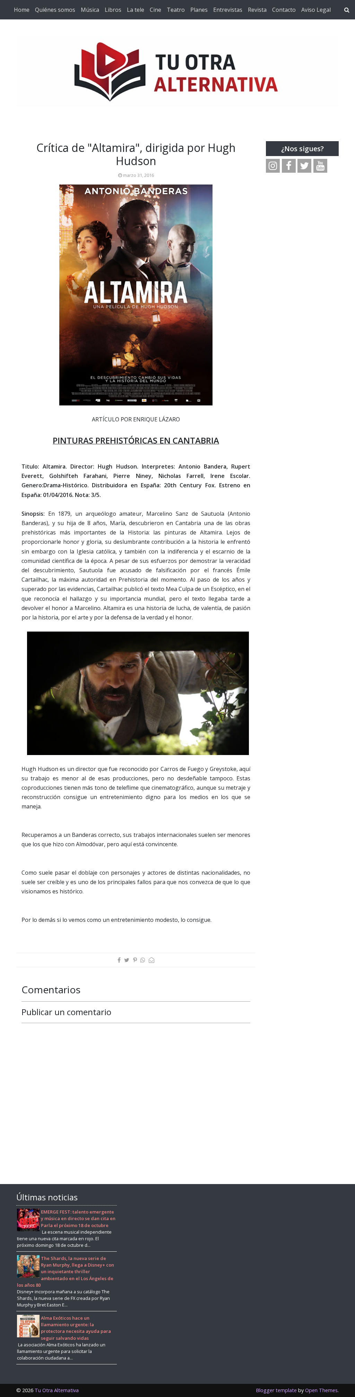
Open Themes (321, 1390)
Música (90, 10)
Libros (113, 10)
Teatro (176, 10)
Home (21, 10)
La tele (135, 10)
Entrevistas (227, 10)
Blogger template (276, 1390)
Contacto (284, 10)
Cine (155, 10)
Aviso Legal (316, 10)
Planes (199, 10)
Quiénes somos (55, 10)
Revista (257, 10)
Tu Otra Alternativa (57, 1390)
